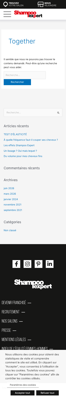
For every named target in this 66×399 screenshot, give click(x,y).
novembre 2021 (12, 204)
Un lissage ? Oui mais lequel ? (20, 150)
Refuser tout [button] (47, 392)
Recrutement (11, 311)
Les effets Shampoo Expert (19, 145)
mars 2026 (10, 193)
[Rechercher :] (25, 75)
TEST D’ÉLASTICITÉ (15, 134)
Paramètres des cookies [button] (23, 384)
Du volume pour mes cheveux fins (23, 156)
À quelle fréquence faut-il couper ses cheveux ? (31, 139)
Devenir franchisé (14, 302)
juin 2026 (9, 188)
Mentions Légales (14, 339)
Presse (6, 330)
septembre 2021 (13, 210)
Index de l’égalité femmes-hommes (25, 348)
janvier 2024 (11, 199)
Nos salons (9, 320)
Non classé (10, 230)
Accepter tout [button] (22, 392)
